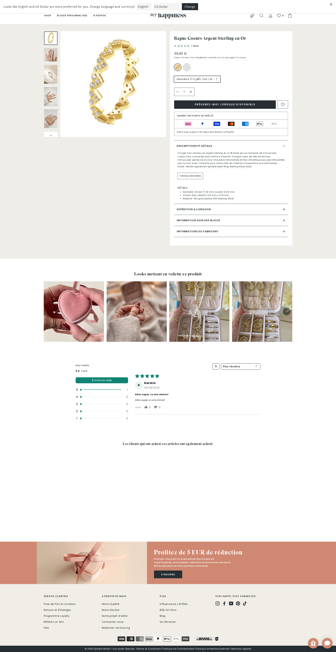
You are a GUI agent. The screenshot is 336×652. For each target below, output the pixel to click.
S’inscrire (168, 574)
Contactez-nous (113, 622)
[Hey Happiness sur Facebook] (224, 603)
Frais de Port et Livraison (60, 604)
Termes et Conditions (148, 648)
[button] (182, 46)
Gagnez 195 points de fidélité (195, 115)
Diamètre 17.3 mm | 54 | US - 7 (197, 79)
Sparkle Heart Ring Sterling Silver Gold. (230, 166)
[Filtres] (216, 366)
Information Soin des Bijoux (198, 220)
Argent (186, 67)
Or (177, 67)
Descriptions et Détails (194, 146)
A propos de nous (114, 596)
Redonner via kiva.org (116, 628)
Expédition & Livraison (194, 209)
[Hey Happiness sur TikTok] (245, 603)
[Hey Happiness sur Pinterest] (238, 603)
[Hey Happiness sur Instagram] (217, 603)
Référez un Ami (54, 622)
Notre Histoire (111, 610)
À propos (99, 15)
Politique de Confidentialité (178, 648)
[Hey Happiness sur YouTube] (231, 603)
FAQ (46, 628)
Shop (47, 15)
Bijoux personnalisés (72, 15)
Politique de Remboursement (212, 648)
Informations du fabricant (198, 231)
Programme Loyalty (56, 616)
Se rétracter (168, 622)
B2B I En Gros (168, 610)
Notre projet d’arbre (115, 616)
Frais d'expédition (199, 57)
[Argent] (187, 69)
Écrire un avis (102, 380)
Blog (162, 616)
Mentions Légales (241, 648)
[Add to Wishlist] (283, 104)
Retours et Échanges (57, 610)
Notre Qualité (111, 604)
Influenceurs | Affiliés (174, 604)
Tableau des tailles (190, 175)
